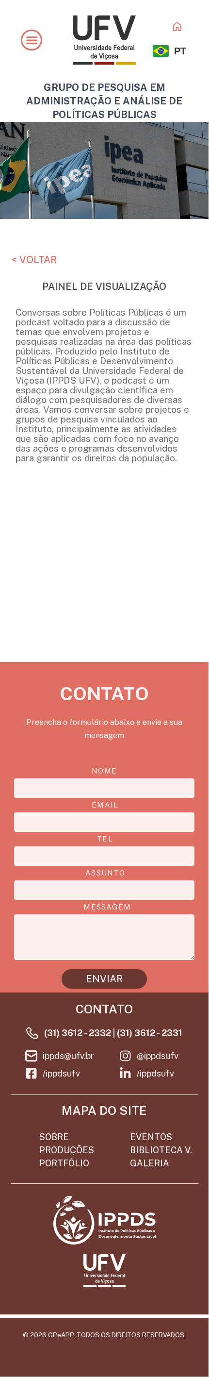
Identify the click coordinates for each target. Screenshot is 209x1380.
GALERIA (149, 1163)
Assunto (105, 873)
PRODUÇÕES (66, 1150)
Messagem (107, 907)
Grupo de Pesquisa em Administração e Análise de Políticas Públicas (104, 101)
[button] (31, 40)
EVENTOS (151, 1137)
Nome (104, 771)
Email (105, 805)
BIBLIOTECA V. (161, 1150)
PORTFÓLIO (64, 1163)
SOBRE (54, 1137)
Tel (105, 839)
